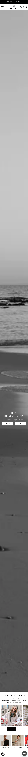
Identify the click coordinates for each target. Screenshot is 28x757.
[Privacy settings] (3, 754)
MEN (20, 422)
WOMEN (7, 422)
